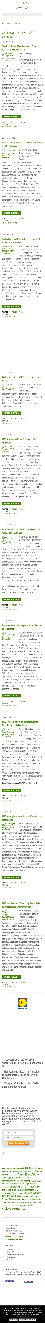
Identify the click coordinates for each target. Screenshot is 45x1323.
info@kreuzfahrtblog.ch (14, 1236)
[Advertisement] (22, 344)
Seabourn (17, 1202)
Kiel (35, 1184)
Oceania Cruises (13, 1196)
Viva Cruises (22, 1209)
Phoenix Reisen (27, 1196)
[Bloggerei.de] (28, 1281)
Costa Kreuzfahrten (29, 1174)
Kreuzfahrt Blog (18, 122)
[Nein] (42, 1314)
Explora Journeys (14, 1178)
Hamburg (26, 1180)
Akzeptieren (13, 1320)
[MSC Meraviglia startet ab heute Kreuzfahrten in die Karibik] (8, 826)
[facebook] (20, 7)
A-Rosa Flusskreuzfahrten (12, 1168)
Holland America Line (15, 1184)
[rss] (27, 7)
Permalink (6, 124)
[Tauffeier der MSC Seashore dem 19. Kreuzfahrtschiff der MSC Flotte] (8, 57)
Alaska (14, 1171)
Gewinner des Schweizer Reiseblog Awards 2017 (23, 1272)
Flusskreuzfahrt (25, 1178)
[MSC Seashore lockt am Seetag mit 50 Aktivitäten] (8, 449)
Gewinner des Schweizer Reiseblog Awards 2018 (23, 1274)
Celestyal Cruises (13, 1175)
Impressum (11, 1257)
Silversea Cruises (32, 1202)
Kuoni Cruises (25, 1187)
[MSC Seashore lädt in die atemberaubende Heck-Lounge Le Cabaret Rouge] (8, 732)
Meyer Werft (35, 1186)
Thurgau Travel (24, 1205)
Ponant (34, 1196)
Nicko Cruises (18, 1193)
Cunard (4, 1178)
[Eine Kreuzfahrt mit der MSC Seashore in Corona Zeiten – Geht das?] (8, 541)
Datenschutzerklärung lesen (27, 1320)
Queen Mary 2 (18, 1199)
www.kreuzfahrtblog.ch (14, 1239)
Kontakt (10, 1259)
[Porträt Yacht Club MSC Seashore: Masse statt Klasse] (8, 387)
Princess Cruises (8, 1199)
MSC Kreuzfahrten (25, 1189)
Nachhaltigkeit (7, 1193)
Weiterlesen (11, 116)
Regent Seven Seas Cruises (32, 1199)
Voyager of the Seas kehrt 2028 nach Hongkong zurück (20, 1085)
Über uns (10, 1249)
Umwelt (15, 1208)
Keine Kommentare (9, 126)
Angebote (19, 1171)
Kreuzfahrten (15, 1186)
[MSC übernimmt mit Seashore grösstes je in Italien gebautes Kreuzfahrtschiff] (8, 915)
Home (4, 24)
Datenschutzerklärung (15, 1254)
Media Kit (10, 1252)
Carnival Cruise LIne (28, 1171)
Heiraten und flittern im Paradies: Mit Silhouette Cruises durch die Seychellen (21, 1075)
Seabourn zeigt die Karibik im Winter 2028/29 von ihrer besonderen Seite (22, 1063)
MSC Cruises (9, 1190)
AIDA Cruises (31, 1168)
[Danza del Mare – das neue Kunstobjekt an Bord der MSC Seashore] (8, 153)
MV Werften (38, 1190)
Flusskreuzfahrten (9, 1180)
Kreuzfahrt (5, 1187)
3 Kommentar (7, 423)
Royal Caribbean (8, 1202)
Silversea (23, 1202)
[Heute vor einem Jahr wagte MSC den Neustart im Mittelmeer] (8, 636)
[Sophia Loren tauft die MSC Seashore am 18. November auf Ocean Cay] (8, 250)
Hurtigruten (28, 1183)
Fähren (20, 1180)
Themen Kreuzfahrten (12, 1206)
